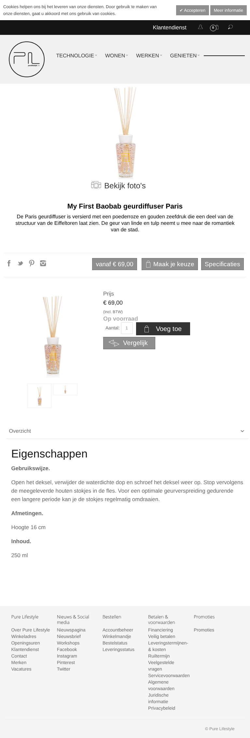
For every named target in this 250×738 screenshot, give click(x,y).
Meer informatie (228, 10)
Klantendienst (170, 27)
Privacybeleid (161, 708)
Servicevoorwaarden (169, 675)
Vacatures (21, 669)
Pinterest (66, 662)
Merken (18, 662)
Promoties (204, 629)
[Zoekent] (230, 27)
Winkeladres (23, 636)
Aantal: (112, 327)
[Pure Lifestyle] (27, 59)
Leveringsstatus (118, 649)
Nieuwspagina (71, 629)
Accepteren (194, 10)
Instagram (67, 655)
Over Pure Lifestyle (30, 629)
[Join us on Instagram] (43, 265)
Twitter (63, 669)
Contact (19, 655)
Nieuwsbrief (69, 636)
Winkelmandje (117, 636)
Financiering (160, 629)
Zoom (52, 333)
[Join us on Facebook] (9, 265)
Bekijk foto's (125, 185)
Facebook (67, 649)
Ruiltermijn (159, 655)
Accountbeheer (118, 629)
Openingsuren (25, 642)
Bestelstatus (115, 642)
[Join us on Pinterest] (32, 265)
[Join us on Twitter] (21, 265)
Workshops (68, 642)
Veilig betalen (161, 636)
